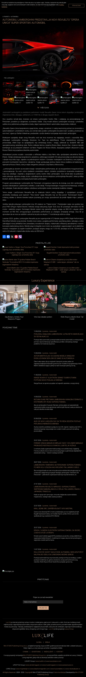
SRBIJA (47, 642)
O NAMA (25, 652)
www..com (53, 661)
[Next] (81, 53)
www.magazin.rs (33, 665)
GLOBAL (39, 642)
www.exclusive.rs (66, 665)
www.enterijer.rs (22, 669)
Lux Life (8, 622)
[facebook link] (29, 589)
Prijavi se (43, 608)
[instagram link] (57, 589)
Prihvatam (76, 5)
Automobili (14, 16)
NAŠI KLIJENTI (48, 652)
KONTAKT (60, 652)
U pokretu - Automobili (49, 331)
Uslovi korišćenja (59, 672)
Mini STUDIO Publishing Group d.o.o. (16, 646)
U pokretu (6, 16)
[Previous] (4, 53)
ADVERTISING (36, 652)
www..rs (40, 661)
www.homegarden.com (40, 669)
